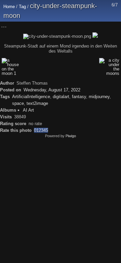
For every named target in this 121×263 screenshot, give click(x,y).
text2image (37, 103)
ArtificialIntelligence (31, 96)
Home (9, 6)
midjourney (99, 96)
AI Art (28, 110)
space (18, 103)
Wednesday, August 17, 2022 (52, 89)
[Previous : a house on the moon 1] (100, 25)
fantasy (79, 96)
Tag (22, 6)
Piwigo (71, 136)
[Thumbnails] (86, 25)
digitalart (61, 96)
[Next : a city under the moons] (114, 25)
